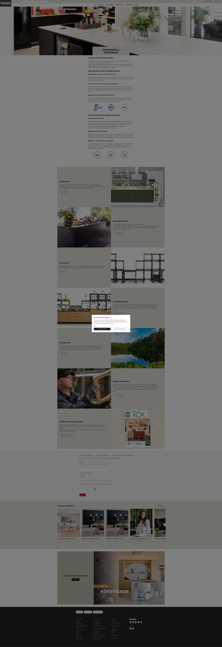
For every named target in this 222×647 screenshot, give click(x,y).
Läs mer (95, 325)
